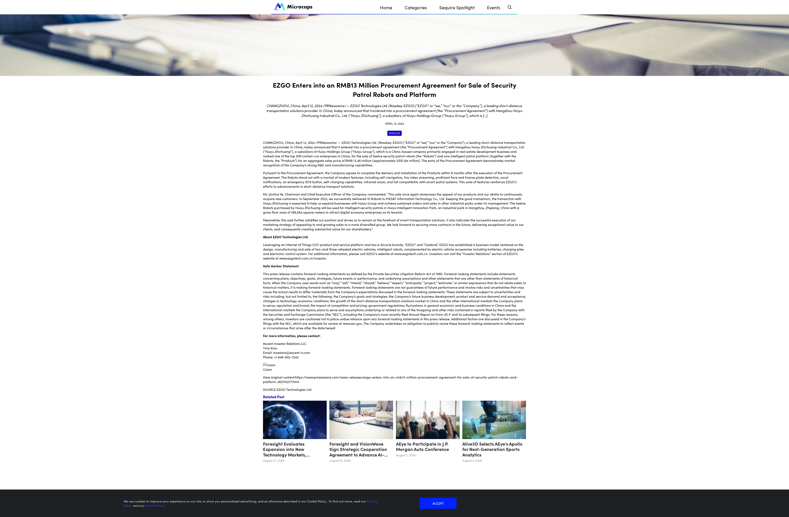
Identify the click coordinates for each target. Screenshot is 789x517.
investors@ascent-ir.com (291, 352)
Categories (416, 7)
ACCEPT (438, 503)
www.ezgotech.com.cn (411, 253)
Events (493, 7)
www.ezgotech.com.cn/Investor (302, 258)
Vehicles (394, 133)
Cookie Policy (154, 505)
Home (386, 7)
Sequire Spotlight (457, 7)
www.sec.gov (352, 323)
